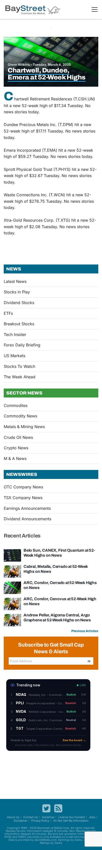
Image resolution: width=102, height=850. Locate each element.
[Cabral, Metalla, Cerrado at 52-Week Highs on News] (12, 571)
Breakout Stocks (19, 323)
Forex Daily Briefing (22, 344)
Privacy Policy (40, 820)
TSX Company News (23, 497)
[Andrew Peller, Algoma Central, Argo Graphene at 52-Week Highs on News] (12, 619)
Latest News (15, 281)
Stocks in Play (17, 291)
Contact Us (30, 817)
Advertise (48, 817)
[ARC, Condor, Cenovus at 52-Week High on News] (12, 603)
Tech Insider (15, 334)
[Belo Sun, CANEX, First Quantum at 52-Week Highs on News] (12, 555)
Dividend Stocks (19, 302)
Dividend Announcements (27, 518)
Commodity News (20, 415)
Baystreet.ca (45, 828)
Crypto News (16, 447)
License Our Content (71, 817)
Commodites (15, 405)
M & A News (15, 458)
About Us (13, 817)
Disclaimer (20, 820)
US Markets (14, 355)
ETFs (8, 313)
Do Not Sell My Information (71, 820)
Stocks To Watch (19, 366)
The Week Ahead (19, 376)
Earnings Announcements (27, 508)
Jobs (92, 817)
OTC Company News (23, 486)
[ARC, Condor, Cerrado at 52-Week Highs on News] (12, 587)
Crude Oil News (18, 437)
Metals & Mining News (24, 426)
